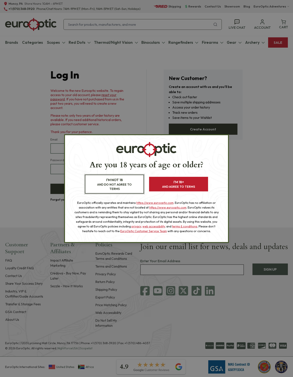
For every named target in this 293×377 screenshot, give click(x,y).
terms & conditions (184, 226)
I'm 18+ (178, 184)
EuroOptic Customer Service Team (143, 231)
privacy (136, 226)
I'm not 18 (114, 184)
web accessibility (153, 226)
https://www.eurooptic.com (155, 203)
